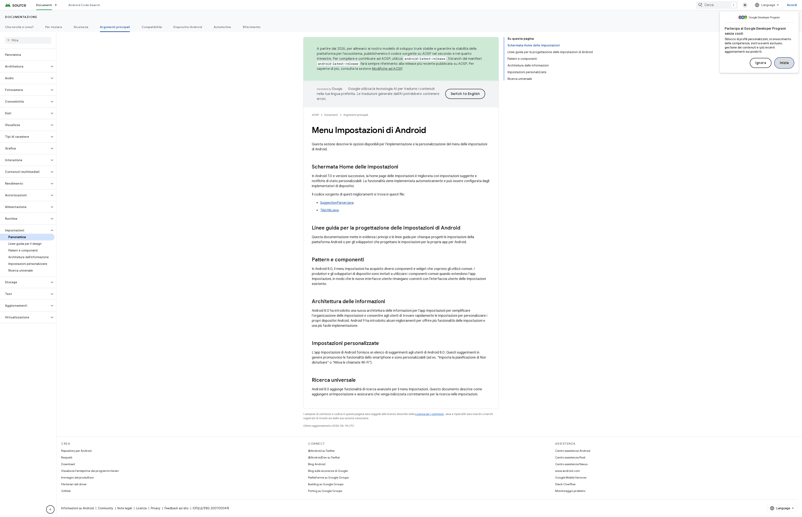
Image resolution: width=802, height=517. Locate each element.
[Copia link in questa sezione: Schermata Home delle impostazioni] (402, 167)
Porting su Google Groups (325, 491)
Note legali (124, 508)
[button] (24, 66)
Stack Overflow (565, 484)
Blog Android (316, 464)
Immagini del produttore (77, 477)
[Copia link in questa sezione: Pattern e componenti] (368, 260)
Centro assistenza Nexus (571, 464)
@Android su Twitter (321, 451)
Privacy (155, 508)
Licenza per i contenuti (429, 414)
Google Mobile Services (570, 477)
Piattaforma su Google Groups (328, 477)
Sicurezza (81, 27)
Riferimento (252, 27)
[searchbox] (28, 40)
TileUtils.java (329, 210)
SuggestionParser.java (337, 203)
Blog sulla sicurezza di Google (328, 471)
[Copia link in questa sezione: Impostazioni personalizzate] (383, 343)
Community (105, 508)
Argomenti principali (115, 27)
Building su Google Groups (325, 484)
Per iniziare (53, 27)
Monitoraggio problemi (570, 491)
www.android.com (567, 471)
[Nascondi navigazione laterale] (50, 509)
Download (68, 464)
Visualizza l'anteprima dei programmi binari (90, 471)
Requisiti (66, 457)
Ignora (760, 63)
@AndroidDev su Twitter (324, 457)
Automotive (222, 27)
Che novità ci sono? (19, 27)
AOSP (315, 115)
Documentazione (21, 17)
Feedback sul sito (177, 508)
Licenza (141, 508)
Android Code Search (84, 5)
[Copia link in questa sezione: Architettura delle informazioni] (389, 301)
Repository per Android (76, 451)
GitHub (66, 491)
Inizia (784, 63)
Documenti (44, 5)
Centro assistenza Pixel (570, 457)
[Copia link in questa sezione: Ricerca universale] (360, 380)
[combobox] (717, 5)
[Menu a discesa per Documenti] (57, 5)
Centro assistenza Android (572, 451)
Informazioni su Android (77, 508)
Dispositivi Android (187, 27)
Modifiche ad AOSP (387, 69)
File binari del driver (74, 484)
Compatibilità (152, 27)
